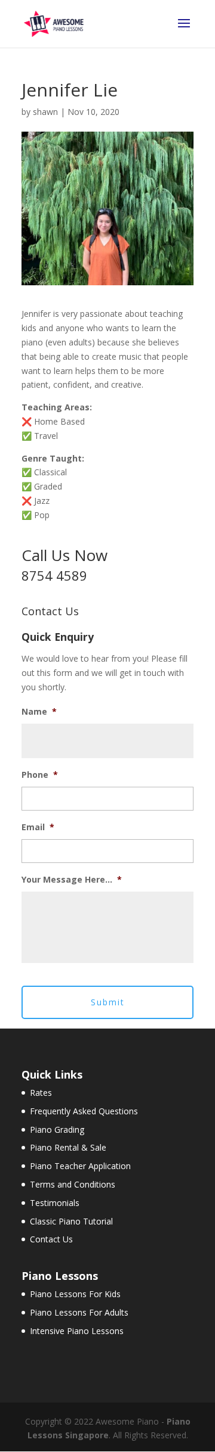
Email (38, 827)
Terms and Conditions (72, 1184)
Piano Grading (57, 1129)
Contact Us (51, 1239)
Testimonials (54, 1202)
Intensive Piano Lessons (77, 1330)
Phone (40, 774)
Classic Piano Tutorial (71, 1221)
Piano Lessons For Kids (75, 1294)
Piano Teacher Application (80, 1165)
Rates (41, 1092)
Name (39, 711)
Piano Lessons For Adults (79, 1312)
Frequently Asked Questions (84, 1111)
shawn (45, 111)
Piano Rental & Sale (68, 1147)
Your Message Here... (72, 879)
